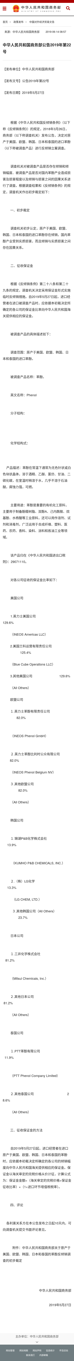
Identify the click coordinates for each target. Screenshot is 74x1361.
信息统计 (50, 1350)
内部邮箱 (43, 1355)
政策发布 (18, 22)
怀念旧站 (63, 1350)
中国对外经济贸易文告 (41, 22)
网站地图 (23, 1350)
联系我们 (30, 1355)
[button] (68, 8)
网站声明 (37, 1350)
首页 (5, 22)
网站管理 (10, 1350)
